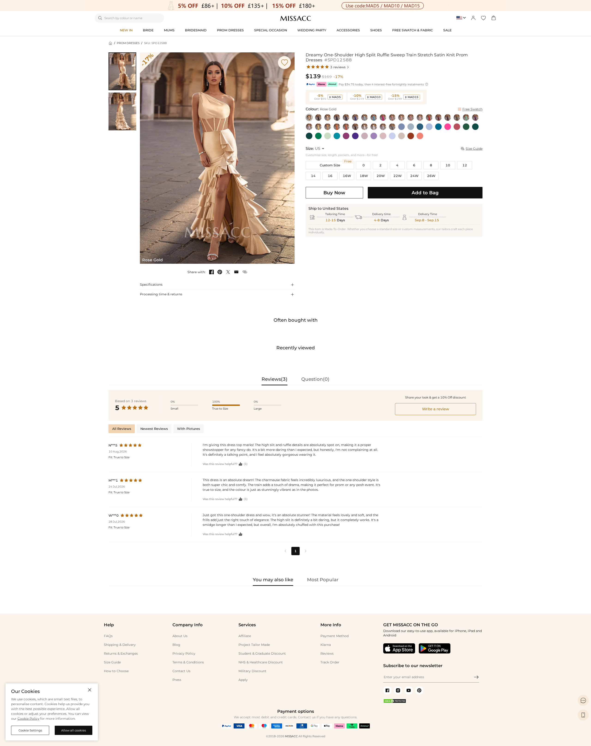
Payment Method (334, 636)
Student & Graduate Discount (262, 653)
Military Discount (252, 671)
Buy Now (334, 192)
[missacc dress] (295, 5)
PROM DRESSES (128, 43)
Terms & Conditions (188, 662)
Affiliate (244, 636)
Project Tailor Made (254, 645)
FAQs (108, 636)
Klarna (325, 645)
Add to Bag (425, 192)
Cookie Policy (28, 718)
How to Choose (116, 671)
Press (176, 680)
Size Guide (112, 662)
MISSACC (291, 736)
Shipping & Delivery (120, 645)
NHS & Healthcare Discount (260, 662)
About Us (179, 636)
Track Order (329, 662)
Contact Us (181, 671)
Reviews (327, 653)
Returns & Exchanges (121, 653)
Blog (176, 645)
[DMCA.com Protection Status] (394, 702)
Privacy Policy (183, 653)
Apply (243, 680)
